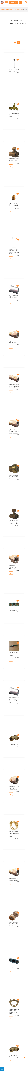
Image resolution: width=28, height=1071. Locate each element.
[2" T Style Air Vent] (14, 604)
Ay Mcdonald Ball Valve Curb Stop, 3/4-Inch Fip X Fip (13, 522)
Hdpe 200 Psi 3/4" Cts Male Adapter (13, 879)
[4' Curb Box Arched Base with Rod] (14, 63)
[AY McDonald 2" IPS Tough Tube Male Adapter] (14, 197)
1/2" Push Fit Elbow (14, 1056)
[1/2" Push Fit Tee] (14, 738)
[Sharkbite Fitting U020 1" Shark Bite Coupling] (14, 916)
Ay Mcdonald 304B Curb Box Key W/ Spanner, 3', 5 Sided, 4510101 (14, 251)
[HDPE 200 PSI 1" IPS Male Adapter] (14, 334)
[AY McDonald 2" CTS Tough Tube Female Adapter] (14, 780)
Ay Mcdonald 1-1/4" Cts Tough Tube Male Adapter (14, 567)
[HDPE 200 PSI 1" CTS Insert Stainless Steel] (14, 289)
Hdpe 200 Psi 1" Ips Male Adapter (14, 341)
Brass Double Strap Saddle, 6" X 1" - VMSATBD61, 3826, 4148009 (14, 1011)
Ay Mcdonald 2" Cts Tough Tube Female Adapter (14, 788)
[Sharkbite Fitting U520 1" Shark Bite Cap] (14, 468)
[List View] (14, 42)
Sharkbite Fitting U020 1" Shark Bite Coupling (14, 923)
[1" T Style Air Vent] (14, 961)
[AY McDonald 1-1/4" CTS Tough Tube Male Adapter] (14, 559)
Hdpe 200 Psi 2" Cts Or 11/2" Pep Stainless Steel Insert (14, 700)
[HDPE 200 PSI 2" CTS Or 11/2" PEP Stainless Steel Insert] (14, 691)
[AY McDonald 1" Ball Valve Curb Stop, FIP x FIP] (14, 152)
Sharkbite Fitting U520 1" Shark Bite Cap (14, 476)
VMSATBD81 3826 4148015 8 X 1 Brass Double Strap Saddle (14, 834)
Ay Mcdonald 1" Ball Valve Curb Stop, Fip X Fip (14, 160)
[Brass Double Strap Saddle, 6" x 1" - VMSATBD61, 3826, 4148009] (14, 1002)
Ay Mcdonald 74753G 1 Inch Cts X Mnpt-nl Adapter (14, 431)
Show (11, 23)
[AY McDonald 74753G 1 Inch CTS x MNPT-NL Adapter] (14, 423)
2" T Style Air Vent (13, 610)
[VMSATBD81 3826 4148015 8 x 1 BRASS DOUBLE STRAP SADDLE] (14, 825)
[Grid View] (18, 42)
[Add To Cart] (17, 60)
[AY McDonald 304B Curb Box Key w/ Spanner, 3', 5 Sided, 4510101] (14, 242)
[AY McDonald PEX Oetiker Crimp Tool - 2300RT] (14, 646)
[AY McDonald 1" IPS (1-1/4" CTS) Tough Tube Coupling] (14, 378)
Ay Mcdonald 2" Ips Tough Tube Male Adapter (14, 205)
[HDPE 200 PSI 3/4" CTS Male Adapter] (14, 872)
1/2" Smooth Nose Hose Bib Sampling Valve (14, 115)
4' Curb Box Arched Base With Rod (14, 70)
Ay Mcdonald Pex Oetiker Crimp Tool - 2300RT (14, 654)
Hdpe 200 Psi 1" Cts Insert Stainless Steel (14, 297)
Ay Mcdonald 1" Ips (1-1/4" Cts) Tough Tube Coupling (14, 386)
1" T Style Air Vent (13, 967)
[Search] (20, 2)
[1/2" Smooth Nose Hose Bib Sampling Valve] (14, 107)
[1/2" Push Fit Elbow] (14, 1049)
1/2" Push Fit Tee (13, 744)
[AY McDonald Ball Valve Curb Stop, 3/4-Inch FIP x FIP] (14, 514)
